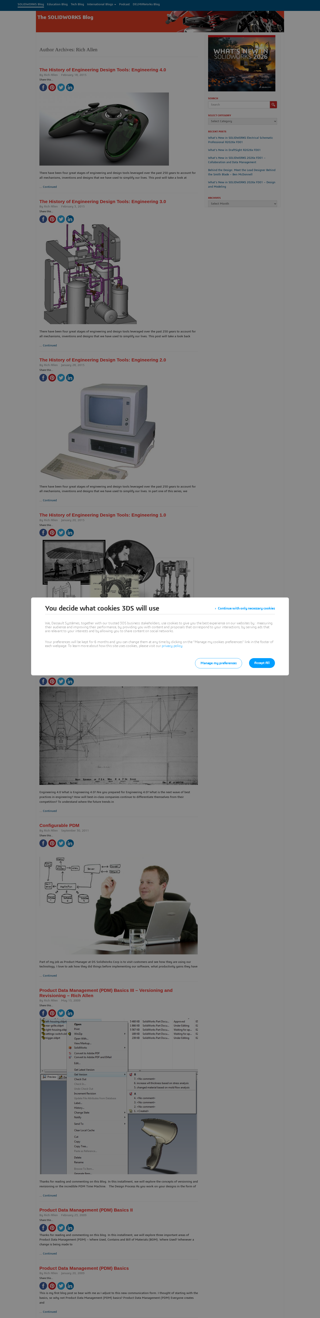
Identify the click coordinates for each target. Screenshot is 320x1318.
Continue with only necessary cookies (246, 608)
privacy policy (172, 646)
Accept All (262, 663)
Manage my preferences (218, 663)
